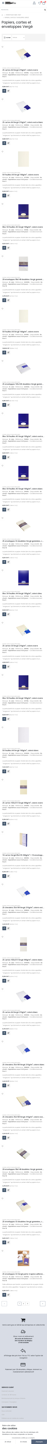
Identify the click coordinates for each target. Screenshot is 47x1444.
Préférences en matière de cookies (13, 1418)
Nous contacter (6, 1411)
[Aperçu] (8, 91)
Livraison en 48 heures (9, 1395)
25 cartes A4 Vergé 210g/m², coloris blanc (20, 1012)
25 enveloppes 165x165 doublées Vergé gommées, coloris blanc (23, 384)
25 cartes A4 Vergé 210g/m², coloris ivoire (20, 70)
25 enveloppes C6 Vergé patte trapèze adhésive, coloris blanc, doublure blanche (23, 1274)
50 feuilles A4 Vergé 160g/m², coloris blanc (20, 750)
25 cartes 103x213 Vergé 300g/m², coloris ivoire (22, 803)
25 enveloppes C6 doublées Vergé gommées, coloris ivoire (23, 1221)
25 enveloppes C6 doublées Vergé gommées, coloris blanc (23, 541)
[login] (35, 3)
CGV (3, 1415)
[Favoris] (39, 4)
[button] (43, 3)
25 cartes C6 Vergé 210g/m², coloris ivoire (20, 646)
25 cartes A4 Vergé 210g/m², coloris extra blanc (22, 122)
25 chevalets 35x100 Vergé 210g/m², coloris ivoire (23, 1117)
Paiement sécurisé (8, 1391)
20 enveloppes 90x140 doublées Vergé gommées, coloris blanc (23, 279)
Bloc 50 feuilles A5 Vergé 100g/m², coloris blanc (22, 489)
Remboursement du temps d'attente (13, 1398)
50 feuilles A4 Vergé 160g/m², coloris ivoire (20, 332)
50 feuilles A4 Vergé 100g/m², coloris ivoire (20, 175)
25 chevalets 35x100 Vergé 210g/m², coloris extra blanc (23, 907)
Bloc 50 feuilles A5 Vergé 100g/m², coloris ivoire (22, 227)
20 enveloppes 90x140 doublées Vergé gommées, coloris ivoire (23, 1169)
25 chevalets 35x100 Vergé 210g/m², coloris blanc (23, 1064)
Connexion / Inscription (9, 1402)
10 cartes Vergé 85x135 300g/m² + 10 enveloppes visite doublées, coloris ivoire (23, 855)
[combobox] (18, 37)
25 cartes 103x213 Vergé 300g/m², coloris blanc (22, 960)
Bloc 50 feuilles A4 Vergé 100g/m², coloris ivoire (22, 698)
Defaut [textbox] (15, 37)
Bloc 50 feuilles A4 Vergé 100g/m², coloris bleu (22, 593)
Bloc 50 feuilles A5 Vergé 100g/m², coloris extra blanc (23, 436)
